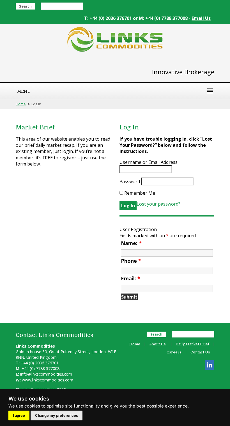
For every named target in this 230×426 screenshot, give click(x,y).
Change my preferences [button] (56, 415)
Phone (131, 260)
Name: (131, 243)
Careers (174, 352)
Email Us (201, 18)
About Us (157, 344)
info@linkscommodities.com (46, 374)
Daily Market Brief (192, 344)
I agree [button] (19, 415)
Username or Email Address (148, 162)
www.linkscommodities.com (47, 380)
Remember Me (139, 193)
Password (129, 181)
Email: (130, 278)
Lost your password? (158, 204)
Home (21, 103)
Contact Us (200, 352)
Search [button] (25, 6)
